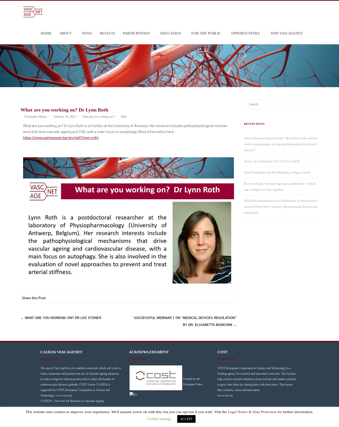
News (87, 33)
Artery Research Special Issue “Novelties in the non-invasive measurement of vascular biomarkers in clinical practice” (281, 144)
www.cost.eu (225, 395)
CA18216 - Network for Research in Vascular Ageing (72, 401)
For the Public (206, 33)
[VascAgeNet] (34, 12)
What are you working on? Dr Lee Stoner (61, 318)
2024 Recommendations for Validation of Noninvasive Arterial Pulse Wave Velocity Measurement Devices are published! (280, 206)
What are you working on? (98, 116)
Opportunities (245, 33)
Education (170, 33)
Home (46, 33)
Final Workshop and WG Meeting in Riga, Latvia (277, 172)
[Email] (232, 298)
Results (107, 33)
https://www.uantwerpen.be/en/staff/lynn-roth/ (61, 138)
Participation (136, 33)
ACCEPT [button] (186, 419)
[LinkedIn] (222, 298)
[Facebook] (202, 298)
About (65, 33)
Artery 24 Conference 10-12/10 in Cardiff (272, 161)
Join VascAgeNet (286, 33)
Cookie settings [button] (159, 419)
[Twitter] (212, 298)
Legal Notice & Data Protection (252, 412)
